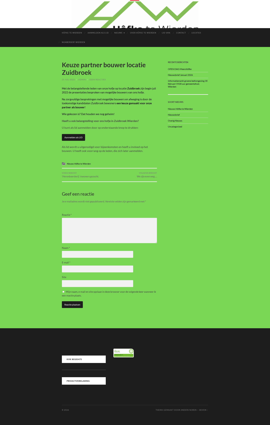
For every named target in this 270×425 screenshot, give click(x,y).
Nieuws (118, 33)
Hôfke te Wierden (72, 33)
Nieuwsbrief (174, 114)
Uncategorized (175, 126)
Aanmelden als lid (98, 33)
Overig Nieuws (175, 120)
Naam (66, 247)
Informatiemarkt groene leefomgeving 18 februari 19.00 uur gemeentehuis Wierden (187, 83)
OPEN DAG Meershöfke (180, 69)
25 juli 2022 (68, 79)
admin (82, 79)
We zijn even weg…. (147, 175)
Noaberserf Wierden (73, 42)
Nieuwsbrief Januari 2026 (180, 75)
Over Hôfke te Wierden (143, 33)
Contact (181, 33)
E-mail (66, 262)
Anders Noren (189, 410)
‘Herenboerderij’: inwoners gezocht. (80, 175)
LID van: (166, 33)
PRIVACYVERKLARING (78, 381)
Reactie (67, 214)
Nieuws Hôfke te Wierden (79, 163)
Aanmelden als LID (73, 137)
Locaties (196, 33)
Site (64, 277)
